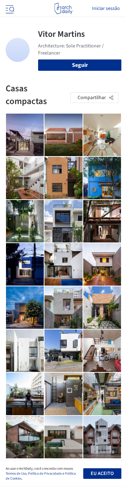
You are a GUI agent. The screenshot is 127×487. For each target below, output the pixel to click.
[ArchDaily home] (63, 8)
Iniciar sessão (106, 8)
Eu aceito (102, 473)
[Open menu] (9, 8)
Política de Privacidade (45, 473)
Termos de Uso (16, 473)
